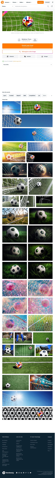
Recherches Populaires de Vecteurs (19, 450)
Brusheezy (4, 440)
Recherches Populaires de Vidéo (19, 459)
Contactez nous (33, 442)
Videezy (4, 444)
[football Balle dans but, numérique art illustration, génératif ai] (14, 170)
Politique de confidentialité (46, 473)
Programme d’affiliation (18, 446)
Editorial (28, 2)
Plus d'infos (6, 64)
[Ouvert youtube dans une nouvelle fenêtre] (30, 472)
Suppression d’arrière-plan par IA (5, 460)
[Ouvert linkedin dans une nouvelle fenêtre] (21, 472)
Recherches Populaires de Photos (19, 454)
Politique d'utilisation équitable (43, 474)
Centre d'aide (32, 440)
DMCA (17, 443)
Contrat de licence (18, 440)
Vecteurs (7, 2)
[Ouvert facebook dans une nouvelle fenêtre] (16, 472)
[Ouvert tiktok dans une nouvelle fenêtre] (25, 472)
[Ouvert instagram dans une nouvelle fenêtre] (19, 472)
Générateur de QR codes (5, 464)
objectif (18, 95)
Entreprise (4, 446)
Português (49, 444)
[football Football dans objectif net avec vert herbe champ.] (15, 186)
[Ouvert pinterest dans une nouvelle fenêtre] (23, 472)
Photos (14, 2)
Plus (48, 450)
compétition (32, 95)
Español (48, 442)
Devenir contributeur (32, 447)
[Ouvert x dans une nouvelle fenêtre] (28, 472)
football (11, 95)
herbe (44, 95)
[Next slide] (49, 95)
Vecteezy (4, 442)
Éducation (4, 448)
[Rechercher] (48, 6)
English (48, 440)
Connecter (47, 2)
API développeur (5, 451)
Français (49, 448)
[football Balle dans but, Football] (40, 323)
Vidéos (21, 2)
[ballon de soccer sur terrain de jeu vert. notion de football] (8, 337)
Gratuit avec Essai (27, 45)
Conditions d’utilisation (47, 472)
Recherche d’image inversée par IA (5, 455)
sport (4, 95)
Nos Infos (31, 444)
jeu (39, 95)
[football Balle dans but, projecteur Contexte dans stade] (44, 201)
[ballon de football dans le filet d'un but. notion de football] (11, 107)
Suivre (35, 40)
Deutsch (49, 446)
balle (25, 95)
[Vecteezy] (2, 2)
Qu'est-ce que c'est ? (17, 61)
